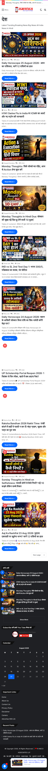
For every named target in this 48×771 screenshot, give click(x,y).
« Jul (3, 685)
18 (11, 671)
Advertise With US (8, 719)
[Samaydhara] (24, 9)
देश (13, 756)
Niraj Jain (6, 60)
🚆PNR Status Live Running (28, 760)
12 (18, 666)
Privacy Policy (7, 708)
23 (43, 671)
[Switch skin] (41, 10)
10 (5, 666)
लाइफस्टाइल (24, 756)
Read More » (9, 78)
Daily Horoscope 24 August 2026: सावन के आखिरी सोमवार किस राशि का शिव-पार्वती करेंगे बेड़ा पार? (23, 320)
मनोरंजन (17, 756)
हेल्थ (11, 760)
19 (18, 671)
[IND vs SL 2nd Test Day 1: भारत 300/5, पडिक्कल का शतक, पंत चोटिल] (24, 248)
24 (5, 677)
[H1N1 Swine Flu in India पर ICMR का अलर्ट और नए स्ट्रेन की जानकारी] (24, 95)
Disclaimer (6, 712)
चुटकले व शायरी (36, 756)
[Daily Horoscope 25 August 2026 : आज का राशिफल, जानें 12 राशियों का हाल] (24, 44)
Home (4, 697)
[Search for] (45, 10)
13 (24, 666)
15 (37, 666)
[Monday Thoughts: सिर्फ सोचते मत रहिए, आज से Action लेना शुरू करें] (24, 148)
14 (30, 666)
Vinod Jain (6, 263)
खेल (43, 756)
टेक (30, 756)
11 (11, 666)
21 (30, 671)
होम (4, 756)
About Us (5, 701)
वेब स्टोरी (9, 756)
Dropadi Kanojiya (9, 163)
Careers (5, 715)
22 (37, 671)
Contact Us (6, 704)
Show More (24, 620)
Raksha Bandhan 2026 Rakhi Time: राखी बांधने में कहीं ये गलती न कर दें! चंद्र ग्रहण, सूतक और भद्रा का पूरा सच (24, 426)
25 (11, 677)
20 (24, 671)
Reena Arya (7, 420)
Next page (37, 555)
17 (5, 671)
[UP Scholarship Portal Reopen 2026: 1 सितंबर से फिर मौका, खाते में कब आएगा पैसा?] (24, 355)
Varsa (5, 110)
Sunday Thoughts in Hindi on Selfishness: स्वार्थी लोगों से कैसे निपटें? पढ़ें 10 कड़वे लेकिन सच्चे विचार (23, 483)
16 (43, 666)
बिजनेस (15, 760)
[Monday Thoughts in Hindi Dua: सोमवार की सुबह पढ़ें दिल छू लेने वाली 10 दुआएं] (24, 198)
